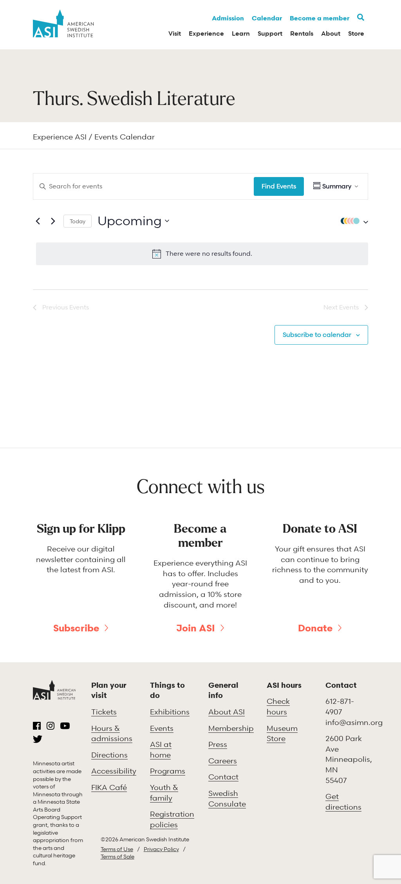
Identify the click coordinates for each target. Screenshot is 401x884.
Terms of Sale (117, 856)
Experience (206, 33)
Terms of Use (117, 849)
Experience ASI (60, 136)
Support (270, 33)
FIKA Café (109, 787)
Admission (228, 18)
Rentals (301, 33)
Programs (167, 770)
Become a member (319, 18)
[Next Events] (53, 221)
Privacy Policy (161, 849)
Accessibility (113, 770)
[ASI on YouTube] (65, 725)
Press (217, 743)
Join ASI (195, 628)
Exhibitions (170, 711)
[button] (352, 221)
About (330, 33)
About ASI (226, 711)
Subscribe (76, 628)
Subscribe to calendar (317, 334)
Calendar (267, 18)
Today (77, 221)
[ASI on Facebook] (37, 726)
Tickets (104, 711)
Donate (315, 628)
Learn (241, 33)
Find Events (279, 186)
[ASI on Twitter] (37, 739)
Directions (109, 754)
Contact (223, 776)
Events (161, 727)
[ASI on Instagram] (50, 726)
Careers (222, 760)
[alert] (202, 253)
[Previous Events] (37, 221)
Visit (174, 33)
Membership (231, 727)
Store (356, 33)
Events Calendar (124, 136)
